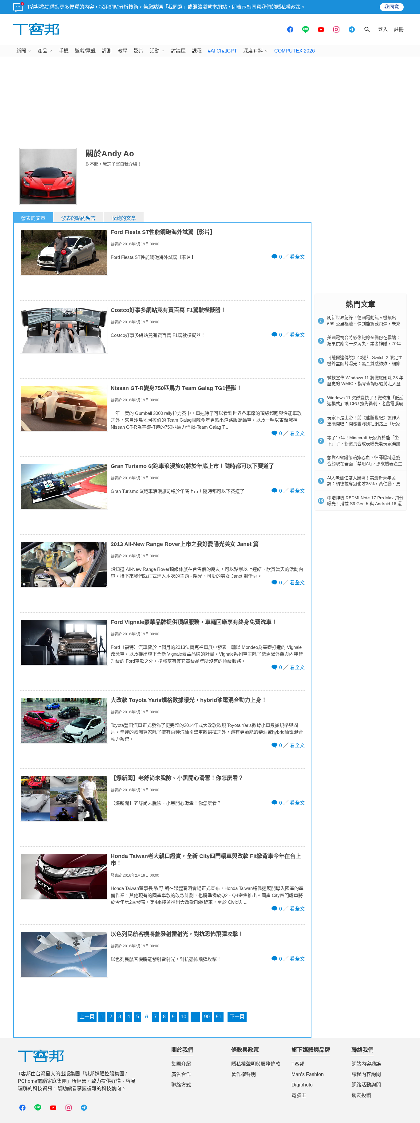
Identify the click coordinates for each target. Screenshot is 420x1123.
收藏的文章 (123, 218)
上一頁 (87, 1016)
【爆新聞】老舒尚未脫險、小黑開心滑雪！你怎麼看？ (177, 778)
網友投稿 (361, 1095)
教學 (123, 50)
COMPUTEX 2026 (294, 50)
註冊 (399, 29)
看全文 (297, 256)
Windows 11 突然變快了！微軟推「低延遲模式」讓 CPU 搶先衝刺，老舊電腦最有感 (365, 403)
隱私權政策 (288, 7)
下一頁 (237, 1016)
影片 (139, 50)
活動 (155, 50)
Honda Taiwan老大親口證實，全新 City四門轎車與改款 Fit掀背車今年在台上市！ (206, 859)
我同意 (391, 7)
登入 (383, 29)
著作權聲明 (243, 1074)
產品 (42, 50)
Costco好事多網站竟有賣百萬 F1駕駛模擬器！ (168, 310)
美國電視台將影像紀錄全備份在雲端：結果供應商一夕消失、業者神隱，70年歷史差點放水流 (364, 343)
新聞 (21, 50)
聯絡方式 (181, 1084)
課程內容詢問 (366, 1074)
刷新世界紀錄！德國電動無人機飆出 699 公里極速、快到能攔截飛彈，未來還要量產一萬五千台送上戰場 (363, 323)
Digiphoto (302, 1084)
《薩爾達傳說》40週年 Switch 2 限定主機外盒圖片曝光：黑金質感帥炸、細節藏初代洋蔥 (364, 363)
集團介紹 (181, 1063)
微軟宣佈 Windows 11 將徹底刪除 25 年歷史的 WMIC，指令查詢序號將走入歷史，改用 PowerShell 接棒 (365, 383)
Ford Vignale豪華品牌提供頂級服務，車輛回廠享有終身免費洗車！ (194, 622)
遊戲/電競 (85, 50)
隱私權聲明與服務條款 (255, 1063)
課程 (197, 50)
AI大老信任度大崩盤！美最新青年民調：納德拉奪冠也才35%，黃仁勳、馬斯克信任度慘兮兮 (363, 483)
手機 (64, 50)
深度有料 (253, 50)
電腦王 (298, 1095)
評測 (107, 50)
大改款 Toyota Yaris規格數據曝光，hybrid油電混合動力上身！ (189, 700)
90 (207, 1016)
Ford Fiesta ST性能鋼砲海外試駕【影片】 (163, 232)
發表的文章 (33, 218)
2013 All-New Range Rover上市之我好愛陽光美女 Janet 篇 (185, 544)
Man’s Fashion (307, 1074)
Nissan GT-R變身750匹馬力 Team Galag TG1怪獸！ (176, 388)
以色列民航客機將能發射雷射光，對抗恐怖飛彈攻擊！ (177, 934)
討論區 (178, 50)
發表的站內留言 (78, 218)
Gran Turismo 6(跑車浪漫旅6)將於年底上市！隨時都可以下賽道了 (192, 466)
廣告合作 (181, 1074)
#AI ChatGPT (222, 50)
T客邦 (297, 1063)
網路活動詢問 (366, 1084)
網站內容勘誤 (366, 1063)
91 (218, 1016)
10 (183, 1016)
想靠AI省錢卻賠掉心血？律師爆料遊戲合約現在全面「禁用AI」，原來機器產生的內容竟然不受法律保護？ (364, 463)
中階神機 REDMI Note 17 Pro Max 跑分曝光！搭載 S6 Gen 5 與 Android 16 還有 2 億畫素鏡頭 (365, 503)
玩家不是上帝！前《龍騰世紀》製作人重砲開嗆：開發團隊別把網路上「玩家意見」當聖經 (363, 423)
